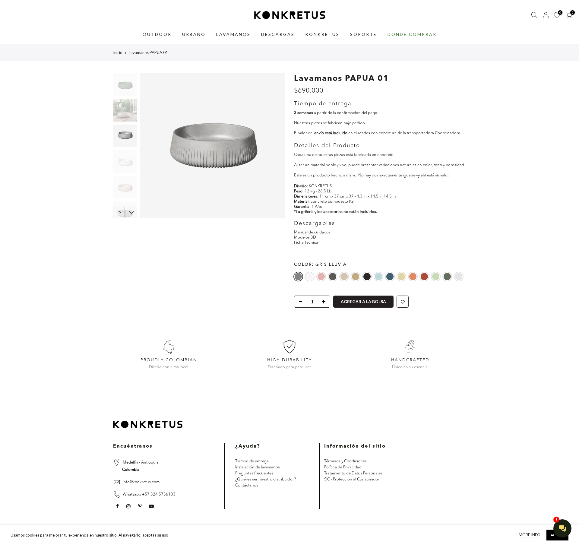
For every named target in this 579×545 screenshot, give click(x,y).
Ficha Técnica (306, 243)
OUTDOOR (157, 34)
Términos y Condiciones (345, 461)
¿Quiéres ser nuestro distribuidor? (265, 479)
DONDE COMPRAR (412, 34)
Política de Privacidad (343, 467)
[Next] (274, 145)
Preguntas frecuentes (254, 473)
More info (529, 534)
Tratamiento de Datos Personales (353, 473)
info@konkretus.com (141, 482)
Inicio (117, 52)
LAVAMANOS (233, 34)
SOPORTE (363, 34)
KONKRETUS (322, 34)
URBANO (194, 34)
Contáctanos (246, 485)
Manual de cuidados (312, 233)
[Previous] (151, 145)
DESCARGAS (278, 34)
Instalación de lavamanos (257, 467)
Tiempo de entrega (252, 461)
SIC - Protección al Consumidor (351, 479)
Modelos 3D (305, 237)
